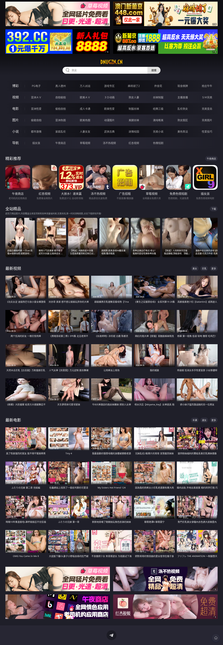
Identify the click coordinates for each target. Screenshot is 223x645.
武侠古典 (109, 131)
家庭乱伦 (60, 131)
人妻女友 (85, 131)
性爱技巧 (207, 131)
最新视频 (13, 268)
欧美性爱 (109, 109)
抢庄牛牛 (207, 86)
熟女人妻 (134, 97)
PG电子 (36, 86)
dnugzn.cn (111, 62)
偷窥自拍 (36, 120)
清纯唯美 (158, 120)
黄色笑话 (182, 131)
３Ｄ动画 (109, 97)
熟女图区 (182, 120)
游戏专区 (109, 86)
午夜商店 (60, 143)
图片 (15, 120)
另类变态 (207, 109)
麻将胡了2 (134, 86)
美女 (194, 268)
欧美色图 (85, 120)
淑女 (204, 420)
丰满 (194, 420)
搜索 (154, 70)
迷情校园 (134, 131)
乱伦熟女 (182, 109)
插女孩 (36, 143)
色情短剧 (158, 143)
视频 (15, 97)
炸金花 (158, 86)
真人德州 (60, 86)
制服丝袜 (134, 109)
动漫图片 (109, 120)
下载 (213, 208)
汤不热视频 (109, 143)
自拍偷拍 (60, 97)
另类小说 (158, 131)
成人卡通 (85, 109)
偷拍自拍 (60, 109)
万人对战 (85, 86)
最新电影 (13, 420)
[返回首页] (216, 638)
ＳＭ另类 (207, 97)
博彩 (15, 86)
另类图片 (207, 120)
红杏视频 (134, 143)
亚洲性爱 (36, 109)
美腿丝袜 (134, 120)
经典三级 (158, 109)
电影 (15, 108)
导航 (15, 143)
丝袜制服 (158, 97)
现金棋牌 (182, 86)
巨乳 (204, 268)
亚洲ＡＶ (36, 97)
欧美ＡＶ (85, 97)
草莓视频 (85, 143)
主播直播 (182, 97)
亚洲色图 (60, 120)
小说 (15, 131)
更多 (213, 268)
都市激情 (36, 131)
